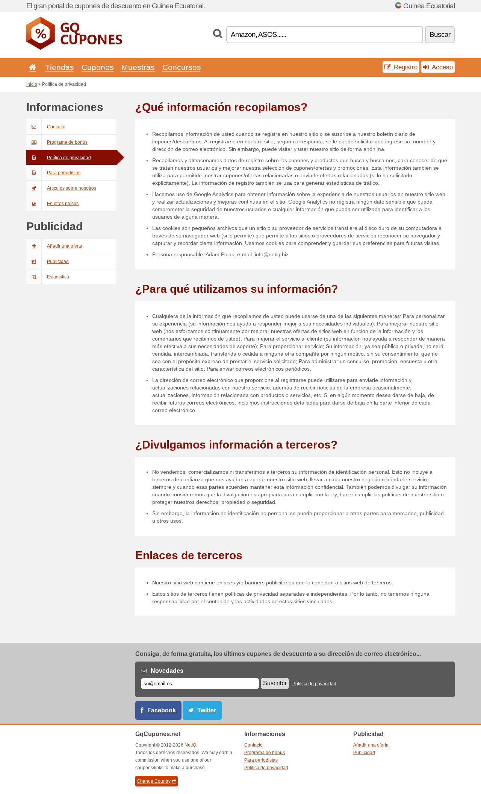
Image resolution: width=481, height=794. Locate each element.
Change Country (154, 781)
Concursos (181, 67)
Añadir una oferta (64, 246)
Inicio (31, 84)
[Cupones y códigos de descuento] (74, 48)
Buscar (440, 34)
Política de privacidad (69, 157)
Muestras (138, 67)
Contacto (56, 126)
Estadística (58, 277)
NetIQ (190, 745)
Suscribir (275, 683)
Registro (404, 67)
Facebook (161, 710)
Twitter (206, 710)
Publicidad (58, 261)
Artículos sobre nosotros (71, 188)
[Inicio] (31, 67)
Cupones (98, 67)
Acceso (441, 67)
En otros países (63, 203)
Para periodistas (63, 172)
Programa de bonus (67, 142)
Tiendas (59, 67)
